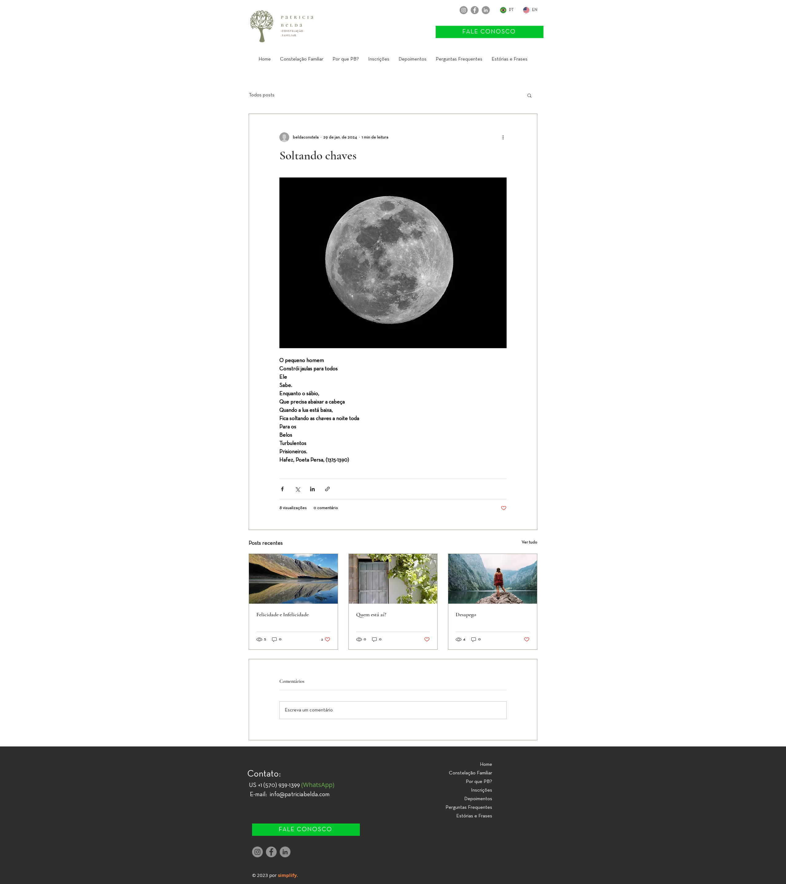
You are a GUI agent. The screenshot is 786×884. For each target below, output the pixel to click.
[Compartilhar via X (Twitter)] (297, 489)
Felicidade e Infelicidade (282, 614)
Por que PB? (479, 782)
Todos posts (261, 95)
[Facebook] (475, 10)
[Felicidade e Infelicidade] (293, 579)
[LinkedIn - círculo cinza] (486, 10)
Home (486, 764)
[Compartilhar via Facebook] (282, 489)
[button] (301, 59)
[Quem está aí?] (393, 579)
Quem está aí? (371, 614)
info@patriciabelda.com (300, 794)
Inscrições (481, 790)
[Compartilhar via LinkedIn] (312, 489)
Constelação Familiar (470, 773)
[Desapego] (492, 579)
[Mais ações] (503, 137)
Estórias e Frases (474, 816)
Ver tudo (529, 542)
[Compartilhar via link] (327, 489)
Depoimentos (478, 799)
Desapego (466, 614)
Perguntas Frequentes (469, 807)
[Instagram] (464, 10)
